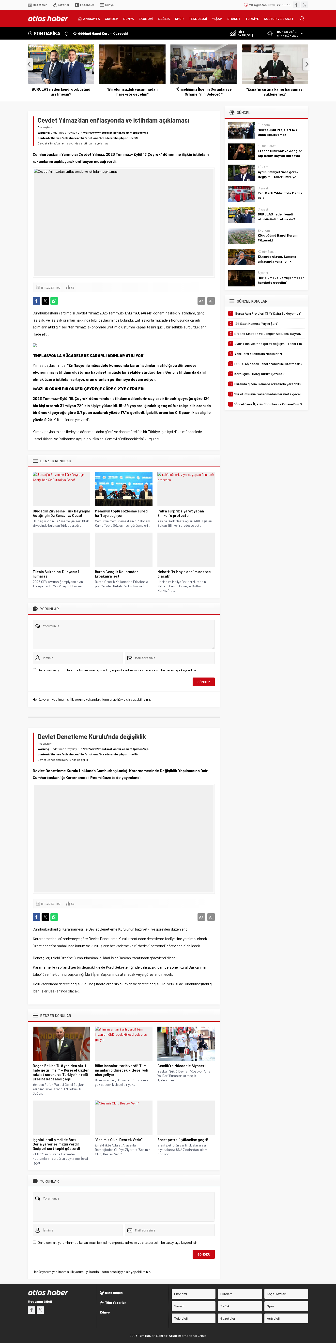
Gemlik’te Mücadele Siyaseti (181, 1065)
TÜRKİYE (264, 167)
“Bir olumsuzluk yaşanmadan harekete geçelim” (61, 91)
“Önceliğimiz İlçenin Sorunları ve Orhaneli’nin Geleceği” (132, 91)
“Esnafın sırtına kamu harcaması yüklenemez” (203, 91)
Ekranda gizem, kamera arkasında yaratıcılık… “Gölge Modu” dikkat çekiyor (281, 261)
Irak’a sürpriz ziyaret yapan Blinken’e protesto (180, 513)
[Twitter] (304, 4)
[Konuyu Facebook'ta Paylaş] (36, 301)
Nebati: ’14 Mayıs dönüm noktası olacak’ (184, 573)
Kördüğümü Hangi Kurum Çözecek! (100, 33)
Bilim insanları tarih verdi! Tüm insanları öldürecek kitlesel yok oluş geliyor (121, 1070)
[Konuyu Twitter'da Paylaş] (45, 301)
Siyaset (263, 188)
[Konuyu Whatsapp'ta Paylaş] (54, 301)
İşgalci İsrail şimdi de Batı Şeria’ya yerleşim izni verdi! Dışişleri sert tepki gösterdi (56, 1144)
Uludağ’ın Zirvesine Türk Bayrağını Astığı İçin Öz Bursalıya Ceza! (61, 513)
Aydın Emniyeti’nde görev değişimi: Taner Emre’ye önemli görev (278, 177)
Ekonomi (264, 125)
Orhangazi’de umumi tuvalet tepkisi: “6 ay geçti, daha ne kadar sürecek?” (275, 91)
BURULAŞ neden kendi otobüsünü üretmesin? (276, 216)
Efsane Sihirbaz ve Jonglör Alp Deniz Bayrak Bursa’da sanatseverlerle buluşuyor (280, 156)
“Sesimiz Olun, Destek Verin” (118, 1139)
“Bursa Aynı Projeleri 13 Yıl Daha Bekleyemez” (279, 132)
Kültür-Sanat (266, 146)
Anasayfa (44, 127)
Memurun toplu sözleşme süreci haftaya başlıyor (121, 513)
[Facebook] (296, 4)
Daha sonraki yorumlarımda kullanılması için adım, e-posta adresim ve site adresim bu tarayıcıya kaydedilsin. (118, 670)
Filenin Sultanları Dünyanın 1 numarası (56, 573)
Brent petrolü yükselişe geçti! (182, 1139)
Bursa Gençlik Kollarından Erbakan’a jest (116, 573)
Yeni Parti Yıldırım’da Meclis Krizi (280, 195)
